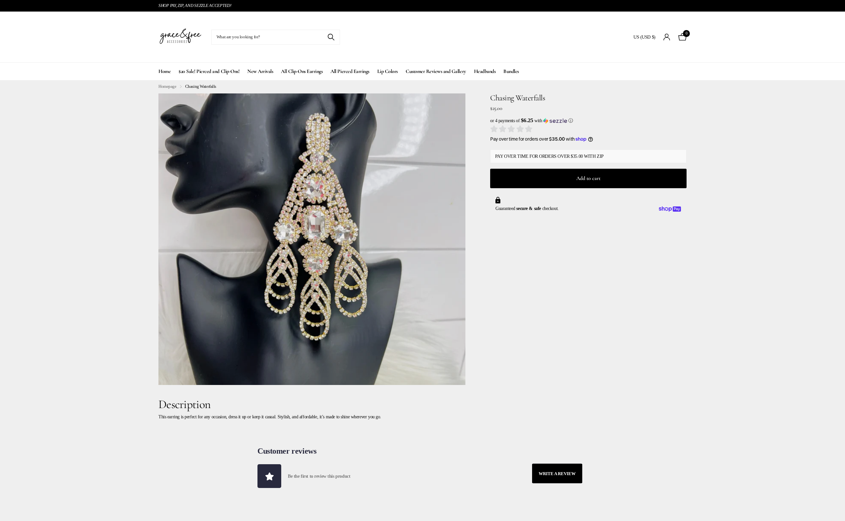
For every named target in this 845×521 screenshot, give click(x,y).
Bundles (511, 71)
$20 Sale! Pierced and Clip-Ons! (209, 71)
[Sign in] (666, 37)
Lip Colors (387, 71)
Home (164, 71)
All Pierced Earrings (349, 71)
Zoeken (331, 37)
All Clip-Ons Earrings (301, 71)
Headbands (485, 71)
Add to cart (588, 178)
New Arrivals (260, 71)
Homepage (167, 86)
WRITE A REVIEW (557, 473)
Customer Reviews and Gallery (436, 71)
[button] (588, 121)
